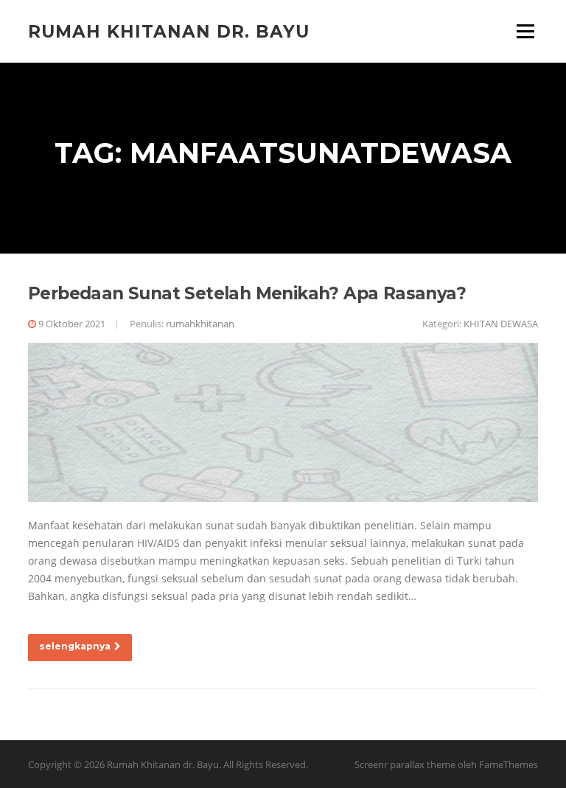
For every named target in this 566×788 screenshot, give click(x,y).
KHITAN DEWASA (501, 323)
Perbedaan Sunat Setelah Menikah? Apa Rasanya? (247, 293)
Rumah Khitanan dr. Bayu (169, 31)
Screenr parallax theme (404, 764)
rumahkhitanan (200, 323)
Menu (525, 31)
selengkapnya (75, 646)
